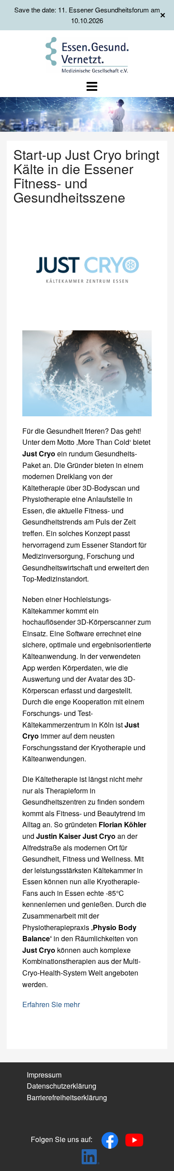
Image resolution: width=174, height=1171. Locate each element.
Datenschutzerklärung (61, 1086)
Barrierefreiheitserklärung (67, 1097)
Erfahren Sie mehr (51, 1004)
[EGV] (87, 54)
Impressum (44, 1074)
